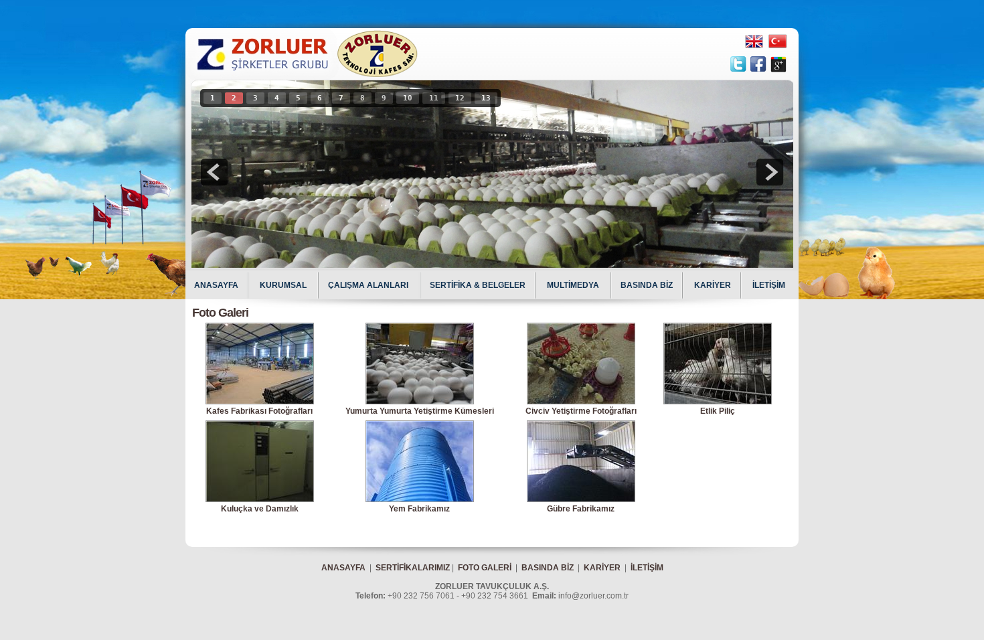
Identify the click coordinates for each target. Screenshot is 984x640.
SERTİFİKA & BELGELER (477, 285)
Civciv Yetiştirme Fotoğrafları (581, 411)
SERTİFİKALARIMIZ (413, 567)
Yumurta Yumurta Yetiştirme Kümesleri (419, 411)
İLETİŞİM (768, 285)
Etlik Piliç (717, 411)
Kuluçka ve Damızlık (260, 508)
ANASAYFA (216, 285)
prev (214, 172)
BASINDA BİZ (647, 285)
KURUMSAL (284, 285)
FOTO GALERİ (484, 567)
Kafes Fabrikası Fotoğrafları (259, 411)
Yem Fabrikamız (419, 508)
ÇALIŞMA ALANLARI (369, 285)
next (770, 172)
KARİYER (712, 285)
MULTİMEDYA (574, 285)
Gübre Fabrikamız (580, 508)
